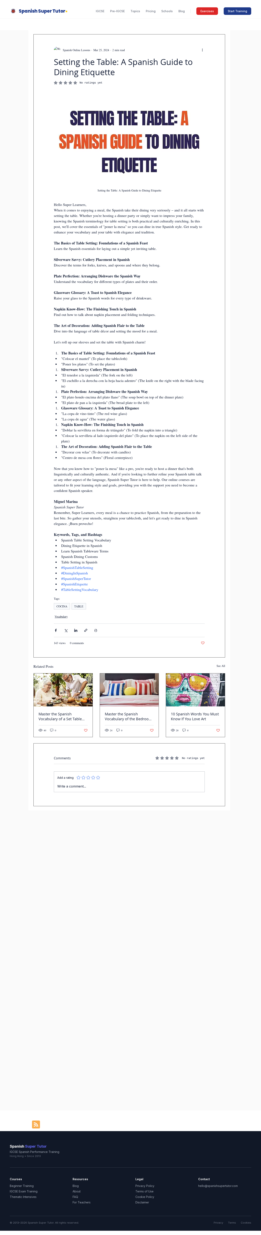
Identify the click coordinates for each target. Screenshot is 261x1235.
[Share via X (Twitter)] (66, 630)
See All (221, 666)
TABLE (78, 606)
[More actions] (202, 49)
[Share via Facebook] (56, 630)
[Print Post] (96, 630)
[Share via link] (86, 630)
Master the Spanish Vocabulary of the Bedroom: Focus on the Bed (129, 716)
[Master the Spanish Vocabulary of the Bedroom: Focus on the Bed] (129, 689)
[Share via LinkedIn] (76, 630)
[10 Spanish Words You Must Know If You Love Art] (195, 689)
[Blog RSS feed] (36, 1125)
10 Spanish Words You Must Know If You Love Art (195, 716)
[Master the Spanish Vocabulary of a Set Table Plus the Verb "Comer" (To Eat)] (63, 689)
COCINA (61, 606)
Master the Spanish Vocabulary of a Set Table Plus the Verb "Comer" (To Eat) (61, 716)
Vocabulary (61, 616)
